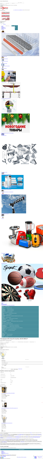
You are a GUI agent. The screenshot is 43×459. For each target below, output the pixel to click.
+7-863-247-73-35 (4, 455)
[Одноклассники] (1, 457)
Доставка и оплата (3, 27)
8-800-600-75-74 (8, 455)
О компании (3, 29)
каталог (32, 434)
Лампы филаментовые (4, 441)
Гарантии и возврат (4, 28)
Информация (3, 451)
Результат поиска (3, 452)
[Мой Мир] (2, 457)
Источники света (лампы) (37, 436)
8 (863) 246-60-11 (22, 441)
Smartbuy (31, 432)
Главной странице (21, 434)
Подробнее (3, 399)
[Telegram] (3, 457)
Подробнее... (2, 347)
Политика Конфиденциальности (5, 453)
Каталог (2, 26)
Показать (5, 365)
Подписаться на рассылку (3, 456)
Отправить (2, 6)
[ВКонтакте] (0, 457)
